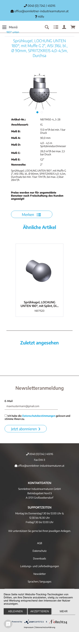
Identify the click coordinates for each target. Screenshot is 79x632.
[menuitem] (9, 27)
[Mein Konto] (64, 27)
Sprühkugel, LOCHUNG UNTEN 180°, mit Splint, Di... (40, 304)
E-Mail (9, 401)
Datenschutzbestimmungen (38, 415)
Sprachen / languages (39, 581)
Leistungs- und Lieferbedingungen (39, 566)
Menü (13, 27)
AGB (39, 543)
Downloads (39, 558)
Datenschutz (39, 550)
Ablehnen (15, 611)
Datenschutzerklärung (45, 627)
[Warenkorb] (73, 27)
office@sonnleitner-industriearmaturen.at (41, 11)
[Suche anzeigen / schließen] (46, 27)
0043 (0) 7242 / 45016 (41, 5)
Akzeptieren (39, 611)
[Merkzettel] (55, 27)
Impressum (29, 627)
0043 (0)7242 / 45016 (41, 454)
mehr (64, 611)
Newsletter (39, 573)
